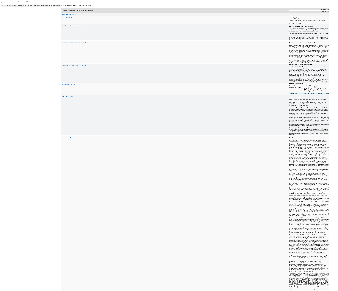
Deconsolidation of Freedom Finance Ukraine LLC (74, 65)
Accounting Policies (38, 5)
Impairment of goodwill (67, 96)
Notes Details (56, 5)
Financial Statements (10, 5)
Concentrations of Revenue (68, 84)
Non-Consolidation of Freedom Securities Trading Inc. (75, 42)
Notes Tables (48, 5)
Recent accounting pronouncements (70, 137)
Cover (2, 5)
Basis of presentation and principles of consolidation (74, 25)
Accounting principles (67, 17)
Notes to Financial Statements (24, 5)
